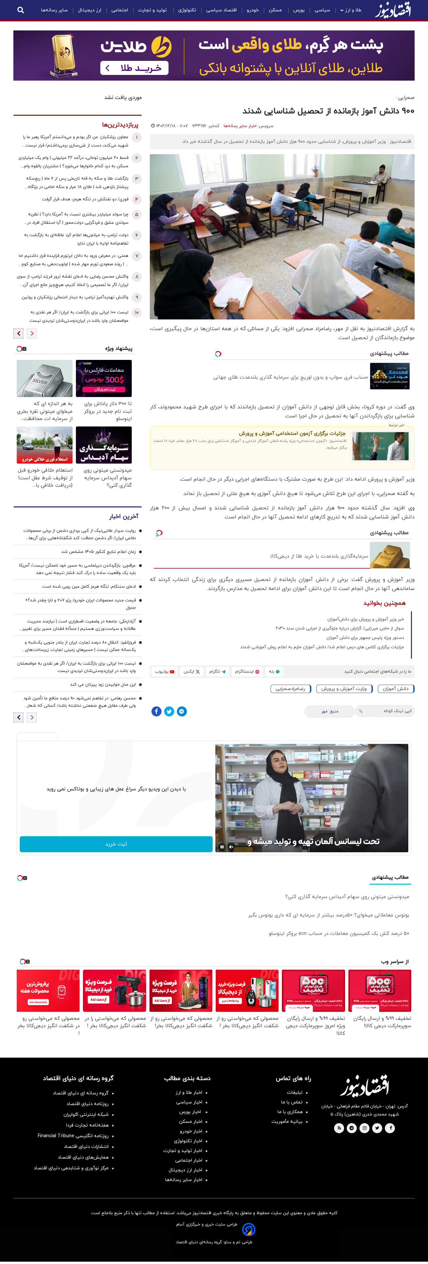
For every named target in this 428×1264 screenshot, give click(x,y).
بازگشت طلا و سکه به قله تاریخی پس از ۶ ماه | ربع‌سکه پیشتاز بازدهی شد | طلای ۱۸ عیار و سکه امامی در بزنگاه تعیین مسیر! (77, 183)
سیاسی (322, 10)
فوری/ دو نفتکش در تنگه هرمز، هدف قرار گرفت (85, 199)
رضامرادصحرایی (290, 689)
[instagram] (364, 1129)
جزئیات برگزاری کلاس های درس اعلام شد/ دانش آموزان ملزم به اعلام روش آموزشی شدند (322, 647)
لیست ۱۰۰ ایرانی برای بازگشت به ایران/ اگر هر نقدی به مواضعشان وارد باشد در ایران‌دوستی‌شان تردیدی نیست (78, 316)
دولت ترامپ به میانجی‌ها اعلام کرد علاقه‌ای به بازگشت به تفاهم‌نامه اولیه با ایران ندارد (76, 239)
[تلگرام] (182, 711)
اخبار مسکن (190, 1122)
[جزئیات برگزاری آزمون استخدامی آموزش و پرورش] (380, 446)
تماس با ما (292, 1102)
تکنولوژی (187, 10)
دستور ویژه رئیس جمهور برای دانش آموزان (365, 638)
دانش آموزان (396, 689)
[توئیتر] (169, 711)
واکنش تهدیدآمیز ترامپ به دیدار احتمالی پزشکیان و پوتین (75, 297)
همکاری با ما (290, 1112)
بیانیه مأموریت (287, 1122)
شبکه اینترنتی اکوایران (86, 1114)
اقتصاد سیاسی (221, 10)
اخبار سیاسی (189, 1102)
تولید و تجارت (153, 10)
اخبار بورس (190, 1112)
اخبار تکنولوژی (188, 1141)
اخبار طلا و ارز (189, 1092)
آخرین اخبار (123, 516)
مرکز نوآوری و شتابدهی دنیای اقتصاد (71, 1168)
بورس (299, 10)
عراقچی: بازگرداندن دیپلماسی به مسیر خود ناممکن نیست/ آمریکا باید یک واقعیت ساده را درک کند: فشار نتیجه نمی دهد (77, 569)
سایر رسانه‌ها (54, 10)
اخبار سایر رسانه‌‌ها (183, 1180)
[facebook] (391, 1129)
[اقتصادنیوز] (364, 1086)
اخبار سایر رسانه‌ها (240, 126)
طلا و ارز (353, 10)
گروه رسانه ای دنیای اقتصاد (81, 1093)
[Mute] (231, 847)
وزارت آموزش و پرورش (344, 689)
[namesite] (392, 10)
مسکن (276, 10)
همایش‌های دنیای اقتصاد (83, 1157)
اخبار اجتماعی (188, 1160)
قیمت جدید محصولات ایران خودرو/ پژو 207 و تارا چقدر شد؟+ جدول (80, 604)
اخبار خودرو (191, 1131)
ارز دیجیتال (89, 10)
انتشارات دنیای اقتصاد (86, 1147)
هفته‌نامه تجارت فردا (87, 1125)
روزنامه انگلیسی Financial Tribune (73, 1136)
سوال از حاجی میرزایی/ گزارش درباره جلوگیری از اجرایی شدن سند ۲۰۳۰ (340, 628)
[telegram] (351, 1129)
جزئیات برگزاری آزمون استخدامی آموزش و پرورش (292, 433)
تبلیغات (295, 1092)
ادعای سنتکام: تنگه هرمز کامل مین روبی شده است (89, 587)
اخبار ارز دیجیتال (185, 1170)
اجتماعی (119, 10)
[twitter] (377, 1129)
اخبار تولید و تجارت (182, 1151)
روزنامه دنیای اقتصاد (88, 1104)
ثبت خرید (116, 844)
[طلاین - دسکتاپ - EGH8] (214, 55)
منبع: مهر (329, 711)
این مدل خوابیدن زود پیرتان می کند (103, 685)
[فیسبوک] (156, 711)
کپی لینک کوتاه (398, 711)
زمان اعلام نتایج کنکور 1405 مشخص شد (99, 552)
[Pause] (222, 847)
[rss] (339, 1129)
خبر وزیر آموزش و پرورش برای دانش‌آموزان (365, 619)
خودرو (253, 10)
